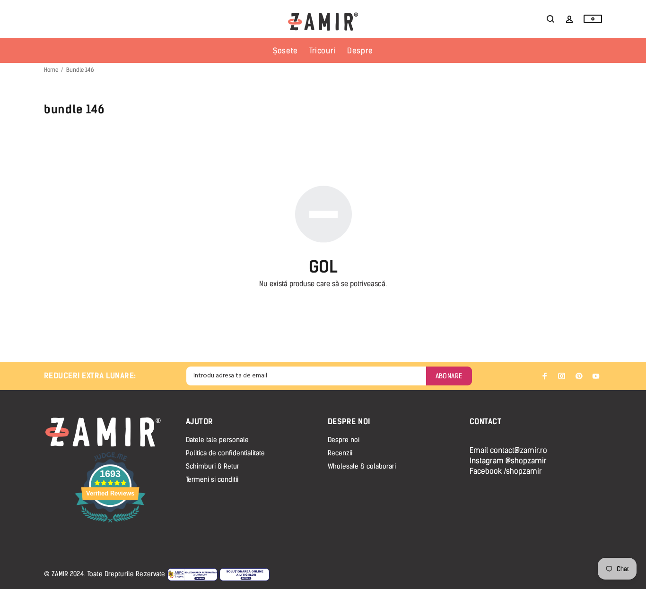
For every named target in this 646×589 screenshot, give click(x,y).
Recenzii (340, 453)
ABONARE (449, 376)
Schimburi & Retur (212, 466)
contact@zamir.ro (518, 450)
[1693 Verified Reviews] (110, 524)
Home (51, 70)
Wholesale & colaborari (362, 466)
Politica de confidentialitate (225, 453)
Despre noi (343, 440)
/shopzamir (523, 471)
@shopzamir (526, 460)
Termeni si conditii (212, 480)
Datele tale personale (217, 440)
